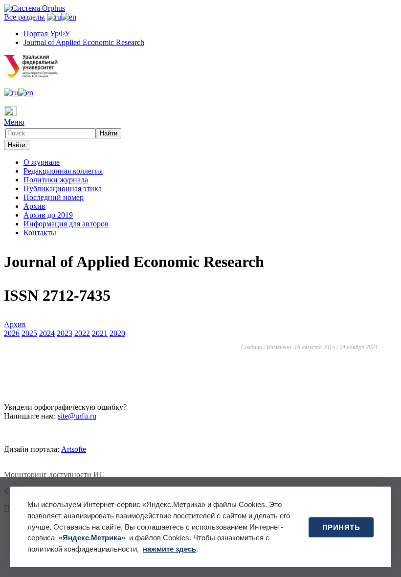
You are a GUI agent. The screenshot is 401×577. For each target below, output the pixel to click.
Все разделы (24, 17)
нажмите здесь (169, 549)
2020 (117, 333)
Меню (14, 122)
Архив (34, 206)
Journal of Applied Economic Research (83, 42)
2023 (64, 333)
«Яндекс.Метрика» (92, 537)
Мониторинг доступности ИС (54, 474)
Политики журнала (55, 180)
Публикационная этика (62, 188)
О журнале (41, 162)
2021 (100, 333)
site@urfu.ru (77, 416)
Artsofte (73, 449)
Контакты (39, 232)
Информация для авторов (66, 224)
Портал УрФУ (46, 33)
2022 (82, 333)
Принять (341, 527)
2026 (12, 333)
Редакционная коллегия (63, 171)
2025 (29, 333)
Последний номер (53, 197)
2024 (47, 333)
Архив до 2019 (48, 215)
